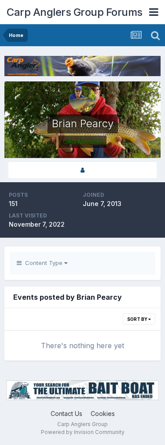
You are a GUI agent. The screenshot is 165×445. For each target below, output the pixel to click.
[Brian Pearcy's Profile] (82, 170)
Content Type (43, 262)
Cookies (103, 413)
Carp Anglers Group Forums (75, 12)
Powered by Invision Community (83, 432)
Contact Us (66, 413)
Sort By (137, 319)
